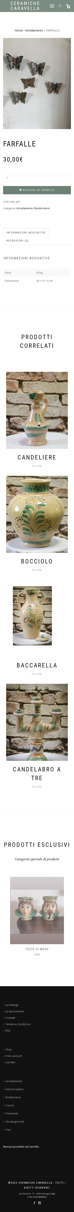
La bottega (11, 1005)
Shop (8, 1049)
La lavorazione (14, 1011)
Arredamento (34, 30)
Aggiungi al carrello (39, 190)
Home (19, 30)
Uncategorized (15, 1121)
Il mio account (13, 1056)
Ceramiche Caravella (25, 6)
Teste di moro (20, 949)
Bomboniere (42, 208)
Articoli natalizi (14, 1089)
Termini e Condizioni (18, 1024)
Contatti (10, 1018)
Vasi (8, 1129)
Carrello (10, 1062)
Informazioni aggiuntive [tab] (26, 232)
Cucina (10, 1105)
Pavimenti (12, 1113)
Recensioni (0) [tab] (17, 240)
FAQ (7, 1030)
